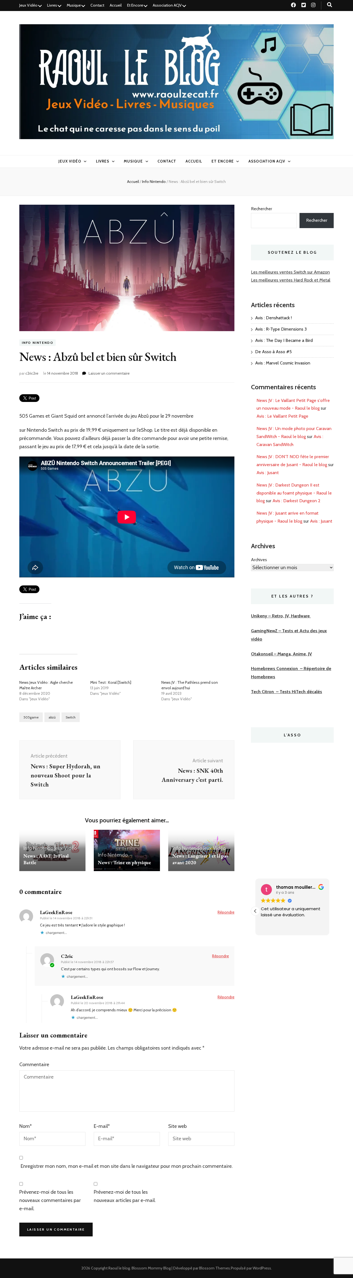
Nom (25, 1126)
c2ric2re (31, 373)
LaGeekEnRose (56, 912)
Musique (74, 5)
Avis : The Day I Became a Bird (284, 340)
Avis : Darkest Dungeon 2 (296, 500)
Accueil (116, 5)
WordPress (262, 1268)
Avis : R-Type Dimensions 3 (281, 329)
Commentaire (34, 1064)
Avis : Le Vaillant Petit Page (282, 416)
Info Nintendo (37, 343)
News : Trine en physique (124, 862)
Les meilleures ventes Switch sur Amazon (290, 272)
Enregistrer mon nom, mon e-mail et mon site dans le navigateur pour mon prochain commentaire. (127, 1166)
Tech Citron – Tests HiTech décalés (286, 691)
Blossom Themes (214, 1268)
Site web (177, 1126)
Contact (97, 5)
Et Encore (135, 5)
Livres (52, 5)
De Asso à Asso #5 (273, 351)
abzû (52, 717)
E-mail (102, 1126)
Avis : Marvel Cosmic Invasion (282, 363)
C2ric (67, 956)
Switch (71, 717)
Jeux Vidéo (28, 5)
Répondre (226, 912)
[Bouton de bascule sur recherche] (329, 4)
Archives (259, 559)
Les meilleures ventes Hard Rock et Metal (290, 280)
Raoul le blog (119, 1268)
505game (31, 717)
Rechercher (261, 208)
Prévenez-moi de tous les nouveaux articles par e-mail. (125, 1196)
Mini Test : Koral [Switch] (110, 682)
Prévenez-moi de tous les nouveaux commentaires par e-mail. (50, 1200)
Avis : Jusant (267, 472)
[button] (255, 911)
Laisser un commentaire (109, 373)
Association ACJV (167, 5)
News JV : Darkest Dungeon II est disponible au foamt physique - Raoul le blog (294, 493)
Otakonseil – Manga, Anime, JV (281, 653)
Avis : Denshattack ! (273, 317)
